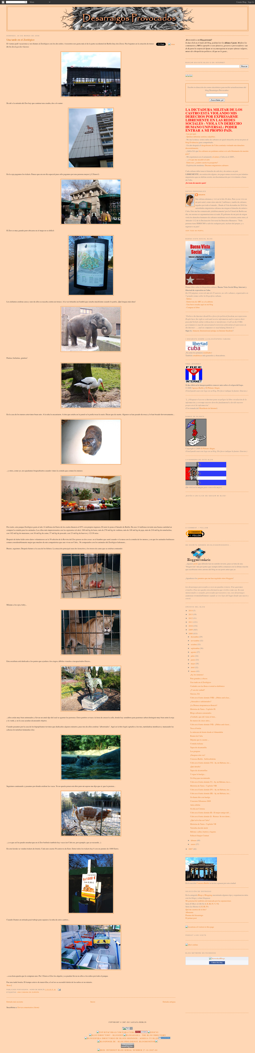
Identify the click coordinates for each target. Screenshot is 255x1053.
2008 (191, 633)
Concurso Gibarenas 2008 (200, 801)
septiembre (195, 648)
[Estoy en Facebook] (189, 76)
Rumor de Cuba (196, 736)
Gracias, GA (195, 693)
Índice (189, 298)
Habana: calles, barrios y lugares (203, 831)
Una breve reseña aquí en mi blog (200, 304)
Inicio (92, 1001)
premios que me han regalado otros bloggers (215, 578)
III (210, 903)
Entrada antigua (169, 1001)
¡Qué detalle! (195, 766)
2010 (191, 625)
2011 (191, 622)
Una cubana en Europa (28, 992)
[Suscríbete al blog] (191, 76)
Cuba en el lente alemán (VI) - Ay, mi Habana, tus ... (210, 762)
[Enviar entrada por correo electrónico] (59, 990)
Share (8, 985)
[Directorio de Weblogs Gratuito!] (141, 1032)
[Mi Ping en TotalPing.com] (127, 1047)
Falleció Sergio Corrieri (199, 835)
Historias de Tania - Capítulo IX (202, 709)
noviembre (195, 640)
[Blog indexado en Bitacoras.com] (115, 1032)
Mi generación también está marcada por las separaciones (208, 900)
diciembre (195, 636)
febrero (194, 840)
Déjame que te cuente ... (199, 739)
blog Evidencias (191, 142)
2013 (191, 614)
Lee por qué (191, 133)
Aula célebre (195, 805)
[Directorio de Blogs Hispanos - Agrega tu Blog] (122, 1038)
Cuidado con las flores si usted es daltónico (207, 686)
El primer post (191, 918)
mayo (193, 663)
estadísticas (197, 355)
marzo (193, 671)
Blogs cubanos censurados (200, 713)
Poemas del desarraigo (194, 915)
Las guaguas (195, 751)
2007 (191, 849)
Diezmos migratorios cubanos (216, 165)
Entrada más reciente (14, 1001)
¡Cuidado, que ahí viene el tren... (203, 716)
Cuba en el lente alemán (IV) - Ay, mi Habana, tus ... (210, 789)
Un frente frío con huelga (200, 797)
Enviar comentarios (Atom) (28, 1007)
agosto (194, 652)
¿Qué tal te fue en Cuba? (200, 820)
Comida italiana (196, 743)
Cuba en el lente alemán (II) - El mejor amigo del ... (210, 812)
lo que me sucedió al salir (199, 159)
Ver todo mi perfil (194, 230)
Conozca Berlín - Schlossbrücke (203, 759)
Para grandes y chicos (198, 678)
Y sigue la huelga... (197, 774)
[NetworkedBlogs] (217, 958)
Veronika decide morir (199, 828)
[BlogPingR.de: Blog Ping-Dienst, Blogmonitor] (126, 1041)
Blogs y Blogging (205, 895)
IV (212, 903)
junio (193, 659)
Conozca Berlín (203, 883)
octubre (194, 644)
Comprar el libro (193, 307)
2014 (191, 610)
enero (193, 844)
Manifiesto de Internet (208, 408)
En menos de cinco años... (200, 720)
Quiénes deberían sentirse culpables (201, 136)
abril (193, 667)
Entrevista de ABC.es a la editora (200, 301)
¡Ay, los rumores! (196, 674)
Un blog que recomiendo (200, 778)
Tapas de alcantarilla (198, 747)
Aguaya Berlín (198, 388)
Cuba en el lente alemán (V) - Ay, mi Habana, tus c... (210, 782)
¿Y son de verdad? (197, 690)
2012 (191, 618)
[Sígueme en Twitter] (186, 76)
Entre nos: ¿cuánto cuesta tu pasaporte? (202, 162)
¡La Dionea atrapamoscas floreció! (203, 705)
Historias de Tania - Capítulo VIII (203, 785)
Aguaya (201, 195)
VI (217, 903)
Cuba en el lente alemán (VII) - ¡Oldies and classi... (210, 724)
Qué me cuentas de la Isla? (195, 909)
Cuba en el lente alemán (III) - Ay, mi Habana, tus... (210, 793)
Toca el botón (195, 728)
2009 (191, 629)
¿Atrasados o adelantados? (200, 701)
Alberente (189, 912)
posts (196, 563)
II (207, 903)
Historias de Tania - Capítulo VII (203, 824)
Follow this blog (216, 962)
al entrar (215, 156)
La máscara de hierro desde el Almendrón (206, 732)
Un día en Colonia (197, 808)
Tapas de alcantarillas (198, 770)
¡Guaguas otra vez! (197, 755)
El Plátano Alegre (213, 388)
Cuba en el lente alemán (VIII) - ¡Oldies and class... (210, 697)
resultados (207, 352)
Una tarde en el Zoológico (20, 39)
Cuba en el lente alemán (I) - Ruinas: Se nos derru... (210, 816)
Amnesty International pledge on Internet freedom (212, 330)
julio (193, 656)
